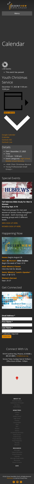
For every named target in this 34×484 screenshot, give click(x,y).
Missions (17, 445)
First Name (7, 322)
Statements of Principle (17, 403)
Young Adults (17, 422)
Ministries (17, 410)
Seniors (17, 430)
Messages (17, 450)
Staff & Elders (17, 407)
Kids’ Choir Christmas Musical (18, 164)
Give (17, 466)
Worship (17, 443)
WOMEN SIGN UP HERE (11, 226)
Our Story (17, 405)
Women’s (13, 261)
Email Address (8, 315)
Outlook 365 (7, 140)
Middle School (17, 416)
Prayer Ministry (17, 439)
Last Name (7, 328)
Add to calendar (9, 113)
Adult (17, 424)
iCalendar (6, 137)
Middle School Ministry (15, 161)
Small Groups (17, 436)
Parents (17, 420)
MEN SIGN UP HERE (10, 223)
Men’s (4, 261)
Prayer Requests (17, 440)
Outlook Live (7, 142)
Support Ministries (17, 452)
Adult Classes (17, 434)
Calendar (17, 456)
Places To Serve (17, 462)
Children (17, 412)
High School (25, 158)
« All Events (6, 69)
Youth (17, 414)
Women (17, 428)
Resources (17, 448)
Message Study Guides (17, 458)
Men (17, 426)
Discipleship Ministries (17, 432)
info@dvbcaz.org (22, 356)
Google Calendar (8, 135)
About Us (17, 399)
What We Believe (17, 401)
